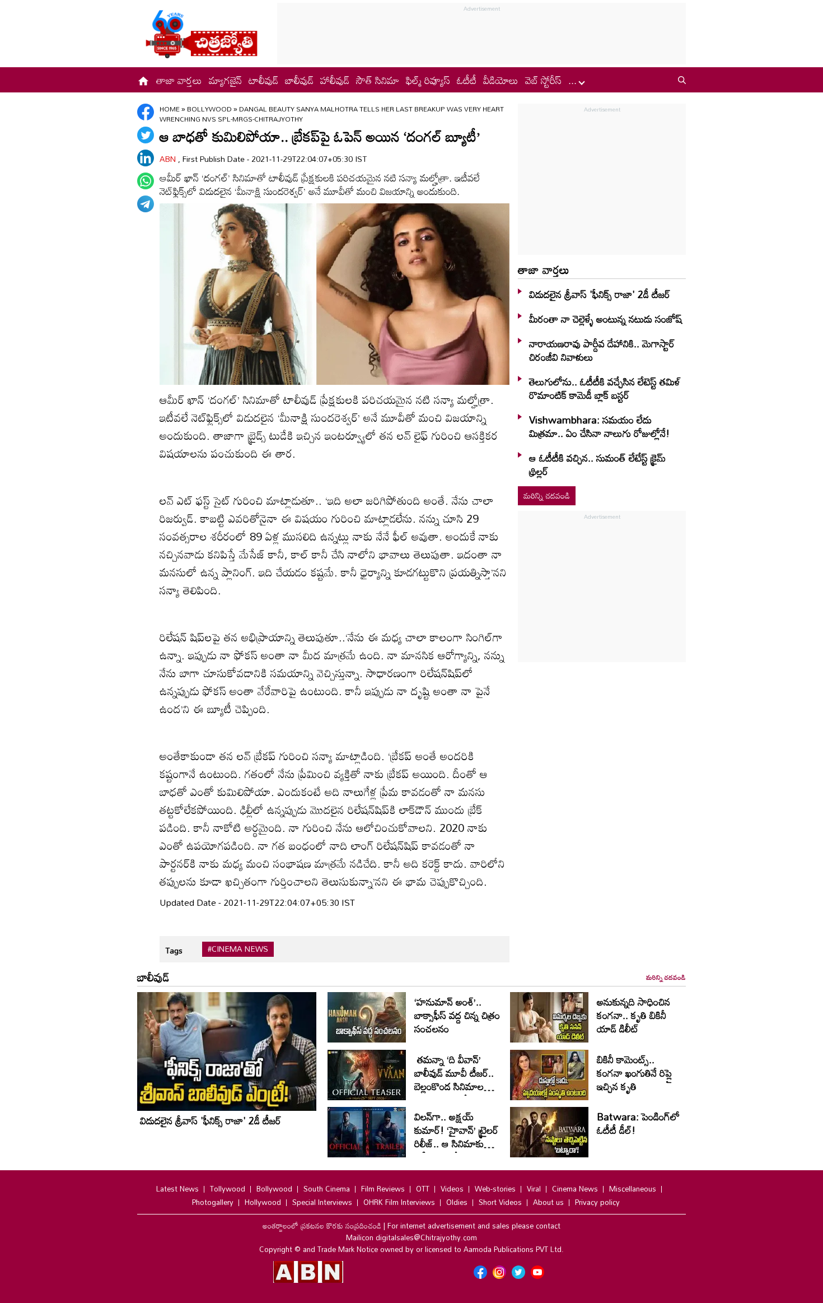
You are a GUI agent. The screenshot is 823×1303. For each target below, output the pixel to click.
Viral (534, 1188)
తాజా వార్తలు (179, 80)
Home (170, 108)
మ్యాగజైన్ (225, 80)
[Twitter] (145, 135)
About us (548, 1202)
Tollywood (227, 1188)
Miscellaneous (632, 1188)
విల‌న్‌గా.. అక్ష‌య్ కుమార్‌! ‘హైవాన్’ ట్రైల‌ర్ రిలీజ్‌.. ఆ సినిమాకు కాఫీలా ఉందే (456, 1136)
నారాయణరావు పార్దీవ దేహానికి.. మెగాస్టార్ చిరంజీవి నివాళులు (602, 350)
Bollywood (210, 108)
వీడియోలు (500, 80)
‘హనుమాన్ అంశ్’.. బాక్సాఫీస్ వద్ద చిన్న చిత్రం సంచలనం (457, 1015)
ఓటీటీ (466, 80)
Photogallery (212, 1202)
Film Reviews (383, 1188)
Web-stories (495, 1188)
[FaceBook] (145, 112)
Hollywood (263, 1202)
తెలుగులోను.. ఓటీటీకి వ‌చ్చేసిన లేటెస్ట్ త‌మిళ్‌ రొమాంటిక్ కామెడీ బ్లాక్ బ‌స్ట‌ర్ (605, 388)
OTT (422, 1188)
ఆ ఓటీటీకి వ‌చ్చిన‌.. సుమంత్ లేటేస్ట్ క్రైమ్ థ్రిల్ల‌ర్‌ (597, 464)
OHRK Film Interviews (399, 1202)
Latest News (177, 1188)
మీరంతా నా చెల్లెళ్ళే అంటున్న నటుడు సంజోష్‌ (605, 319)
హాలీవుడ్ (334, 80)
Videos (452, 1188)
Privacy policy (597, 1202)
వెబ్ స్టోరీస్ (543, 80)
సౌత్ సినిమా (377, 80)
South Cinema (326, 1188)
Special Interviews (322, 1202)
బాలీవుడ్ (299, 80)
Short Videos (500, 1202)
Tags (174, 950)
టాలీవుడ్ (263, 80)
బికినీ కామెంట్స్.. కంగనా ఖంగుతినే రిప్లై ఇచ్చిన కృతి (634, 1072)
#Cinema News (238, 949)
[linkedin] (145, 158)
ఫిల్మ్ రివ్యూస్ (428, 80)
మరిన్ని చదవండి (546, 495)
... (573, 80)
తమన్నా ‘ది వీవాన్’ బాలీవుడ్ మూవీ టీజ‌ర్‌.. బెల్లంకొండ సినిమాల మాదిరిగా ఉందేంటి (454, 1079)
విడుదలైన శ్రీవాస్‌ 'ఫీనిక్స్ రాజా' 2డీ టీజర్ (599, 294)
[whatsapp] (145, 181)
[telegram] (145, 204)
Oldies (456, 1202)
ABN (169, 158)
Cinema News (575, 1188)
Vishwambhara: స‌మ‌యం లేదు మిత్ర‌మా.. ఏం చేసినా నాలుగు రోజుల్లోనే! (599, 426)
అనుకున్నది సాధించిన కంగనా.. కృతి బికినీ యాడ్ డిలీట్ (633, 1015)
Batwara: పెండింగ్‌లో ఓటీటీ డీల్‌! (638, 1123)
